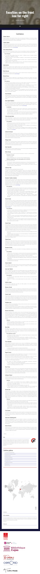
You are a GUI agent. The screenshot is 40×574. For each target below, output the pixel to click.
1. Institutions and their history (9, 452)
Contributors (5, 512)
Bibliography (5, 524)
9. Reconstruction (7, 465)
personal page (15, 47)
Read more (4, 445)
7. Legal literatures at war (8, 462)
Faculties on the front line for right (20, 14)
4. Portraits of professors (8, 457)
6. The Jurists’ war (7, 460)
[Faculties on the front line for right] (20, 6)
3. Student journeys (8, 455)
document (14, 129)
